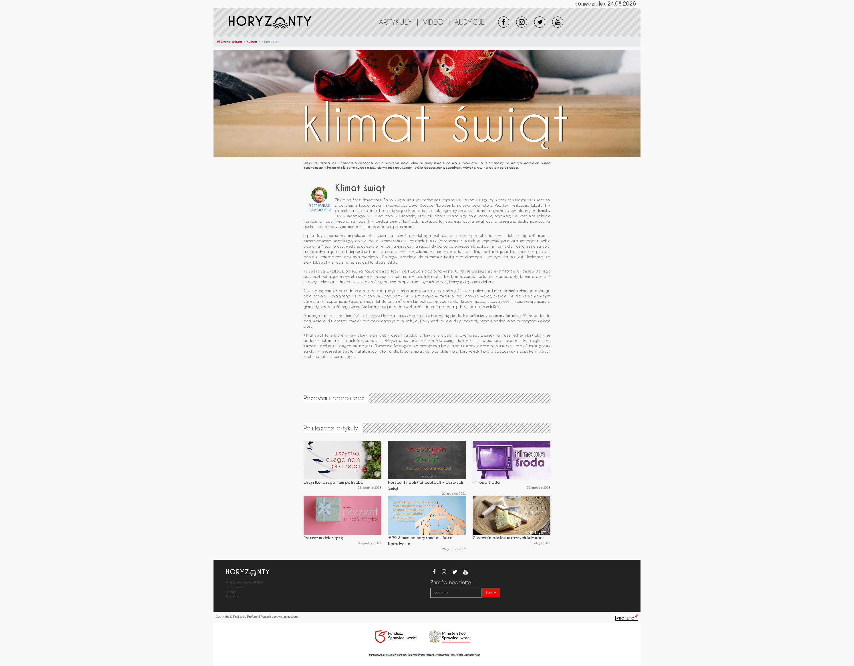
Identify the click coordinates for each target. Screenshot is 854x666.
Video (436, 22)
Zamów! (491, 592)
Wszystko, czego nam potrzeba (333, 482)
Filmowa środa (486, 482)
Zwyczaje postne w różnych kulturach (508, 537)
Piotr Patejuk (319, 205)
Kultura (252, 41)
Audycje (469, 22)
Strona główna (231, 41)
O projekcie (233, 587)
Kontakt (231, 592)
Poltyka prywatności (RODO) (244, 582)
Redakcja (232, 596)
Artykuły (398, 22)
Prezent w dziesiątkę (323, 537)
